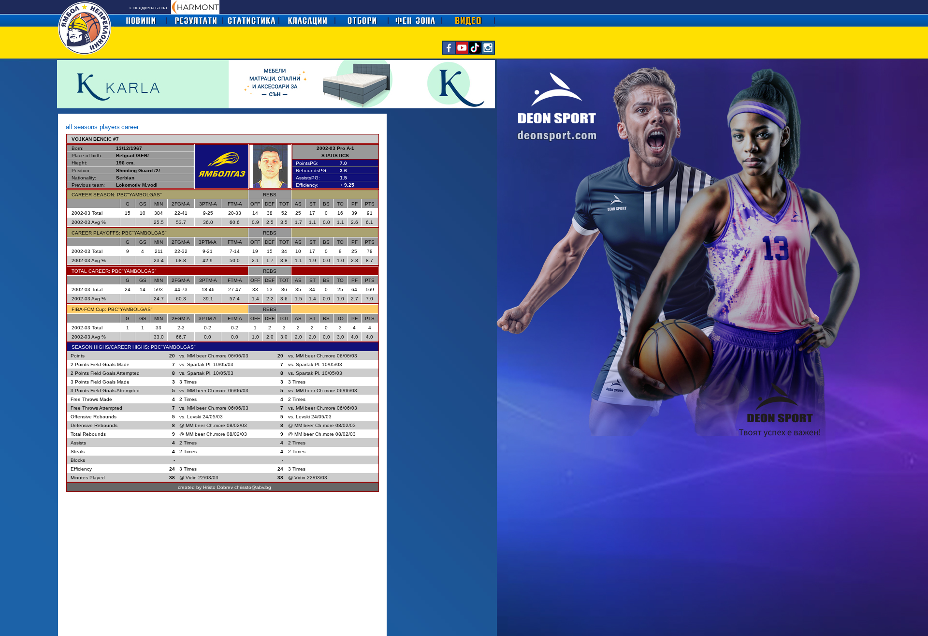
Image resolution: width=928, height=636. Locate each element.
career (130, 127)
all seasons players (93, 127)
